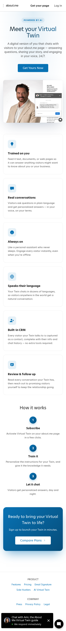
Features (16, 584)
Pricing (27, 584)
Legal (47, 604)
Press (19, 604)
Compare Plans (31, 540)
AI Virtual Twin (42, 589)
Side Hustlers (23, 589)
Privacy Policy (33, 604)
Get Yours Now (33, 68)
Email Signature (43, 584)
